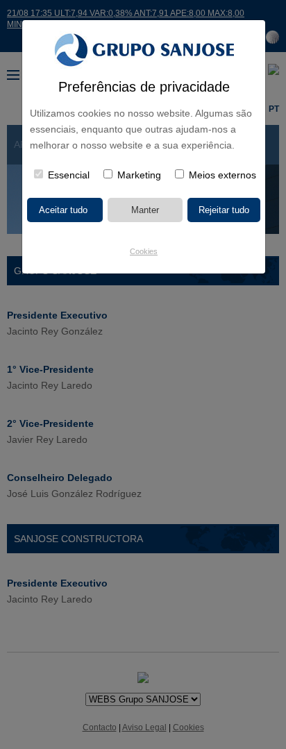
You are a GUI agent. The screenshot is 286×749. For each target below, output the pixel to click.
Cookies (144, 251)
